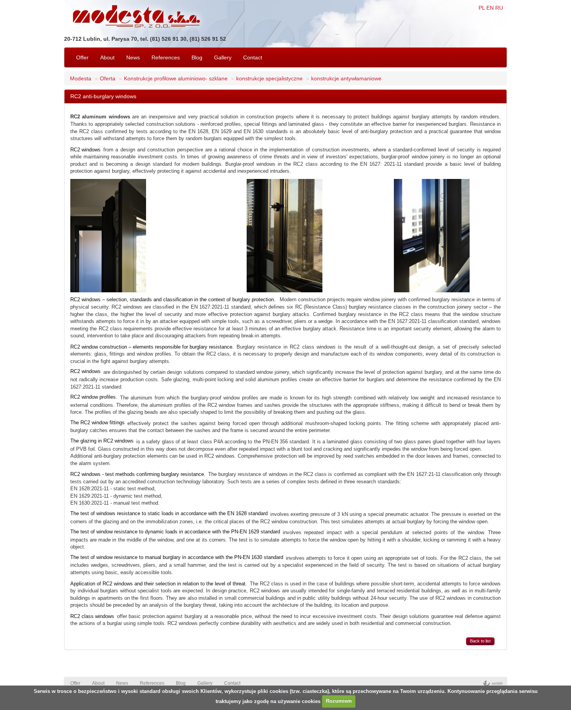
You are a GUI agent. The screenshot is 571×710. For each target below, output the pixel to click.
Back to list (480, 641)
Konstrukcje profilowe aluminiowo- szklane (176, 78)
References (165, 57)
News (133, 57)
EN (490, 8)
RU (499, 8)
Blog (196, 57)
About (107, 57)
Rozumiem (339, 701)
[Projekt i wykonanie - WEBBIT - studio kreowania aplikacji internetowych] (493, 683)
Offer (82, 57)
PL (482, 8)
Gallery (223, 57)
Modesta (80, 78)
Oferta (107, 78)
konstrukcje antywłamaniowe (346, 78)
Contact (252, 57)
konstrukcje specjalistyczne (269, 78)
